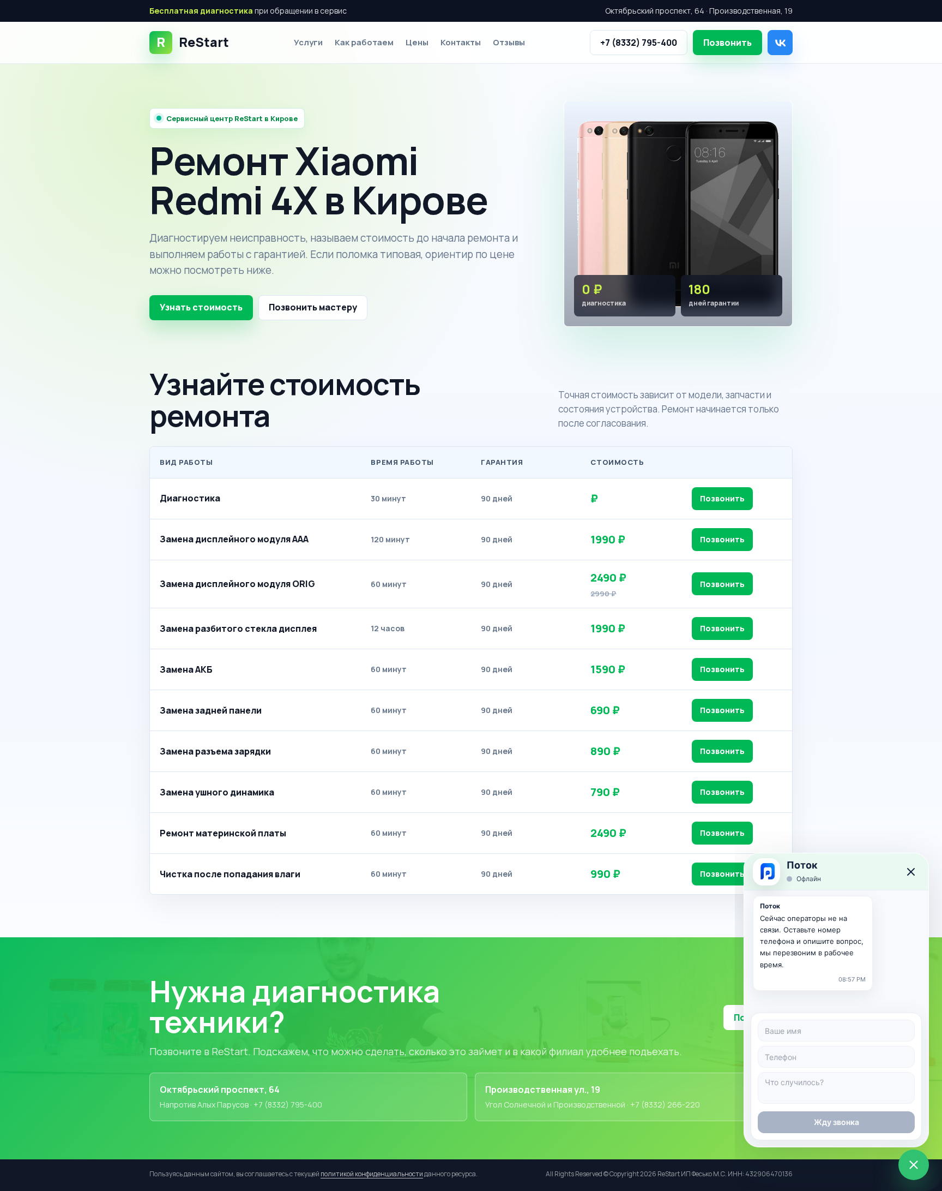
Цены (417, 42)
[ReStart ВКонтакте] (780, 42)
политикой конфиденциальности (372, 1173)
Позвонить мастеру (313, 307)
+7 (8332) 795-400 (638, 43)
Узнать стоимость (201, 307)
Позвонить (727, 43)
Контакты (460, 42)
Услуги (308, 42)
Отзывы (509, 42)
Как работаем (364, 42)
